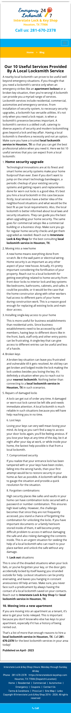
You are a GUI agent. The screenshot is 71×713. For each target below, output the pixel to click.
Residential (24, 683)
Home (30, 52)
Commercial (39, 683)
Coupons (35, 687)
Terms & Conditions (18, 691)
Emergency (22, 687)
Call (36, 708)
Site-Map (50, 691)
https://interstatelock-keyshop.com (48, 675)
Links (60, 691)
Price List (37, 691)
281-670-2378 (43, 30)
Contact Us (49, 687)
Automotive (55, 683)
